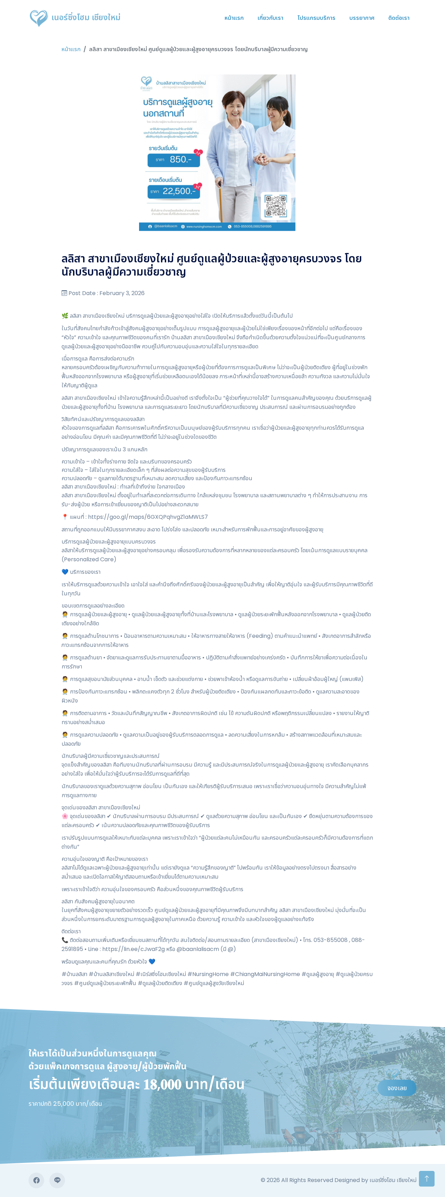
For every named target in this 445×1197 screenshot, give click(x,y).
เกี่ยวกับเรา (270, 18)
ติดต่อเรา (399, 18)
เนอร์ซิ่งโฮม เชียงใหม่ (85, 17)
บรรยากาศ (361, 18)
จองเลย (397, 1088)
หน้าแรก (234, 18)
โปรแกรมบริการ (316, 18)
